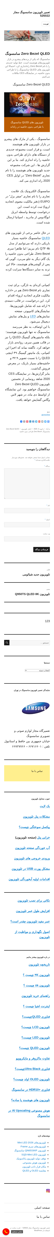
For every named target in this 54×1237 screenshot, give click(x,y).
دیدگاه (47, 466)
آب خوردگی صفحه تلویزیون (32, 848)
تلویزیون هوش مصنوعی (34, 1162)
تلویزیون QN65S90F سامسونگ (30, 1150)
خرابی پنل (43, 837)
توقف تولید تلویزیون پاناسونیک (31, 1158)
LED (33, 316)
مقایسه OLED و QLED (34, 1170)
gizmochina (46, 415)
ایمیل (47, 520)
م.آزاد (48, 429)
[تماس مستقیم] (6, 1231)
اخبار (29, 429)
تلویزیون (24, 429)
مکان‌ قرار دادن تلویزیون (34, 1166)
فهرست (45, 24)
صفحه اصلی (42, 1207)
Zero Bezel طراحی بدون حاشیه (31, 431)
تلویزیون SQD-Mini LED (33, 1154)
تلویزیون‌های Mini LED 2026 (31, 1142)
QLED (46, 238)
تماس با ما (37, 771)
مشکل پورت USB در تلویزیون (31, 868)
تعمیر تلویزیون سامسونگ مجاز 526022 (36, 1228)
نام (48, 505)
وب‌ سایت (46, 534)
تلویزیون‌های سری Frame (33, 1146)
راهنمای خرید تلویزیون (36, 995)
